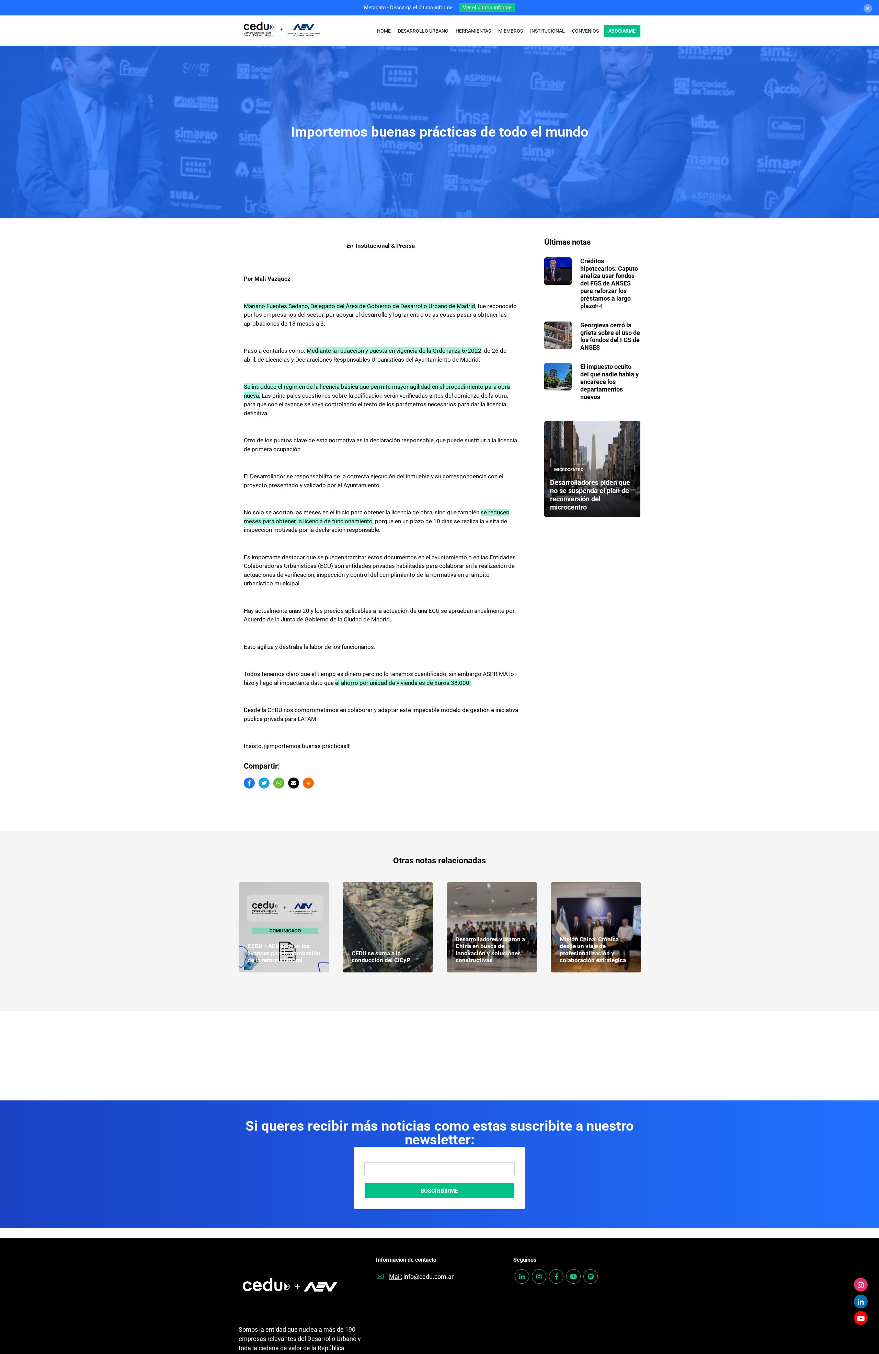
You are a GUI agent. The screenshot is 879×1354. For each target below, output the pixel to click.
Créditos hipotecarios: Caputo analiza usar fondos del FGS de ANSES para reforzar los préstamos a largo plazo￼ (609, 283)
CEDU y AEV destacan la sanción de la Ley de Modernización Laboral (591, 953)
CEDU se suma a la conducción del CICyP (277, 957)
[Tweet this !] (264, 783)
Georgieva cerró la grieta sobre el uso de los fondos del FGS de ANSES (610, 336)
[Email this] (293, 783)
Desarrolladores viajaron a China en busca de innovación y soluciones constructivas (386, 950)
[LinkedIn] (861, 1301)
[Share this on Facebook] (249, 783)
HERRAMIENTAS (473, 31)
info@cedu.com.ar (428, 1276)
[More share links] (308, 783)
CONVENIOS (585, 31)
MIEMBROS (510, 31)
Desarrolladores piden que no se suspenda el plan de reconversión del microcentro (590, 494)
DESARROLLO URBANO (423, 31)
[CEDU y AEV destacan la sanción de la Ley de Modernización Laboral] (596, 927)
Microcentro (568, 469)
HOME (384, 31)
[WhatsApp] (278, 783)
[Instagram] (861, 1285)
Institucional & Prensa (385, 245)
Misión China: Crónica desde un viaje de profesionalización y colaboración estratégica (489, 950)
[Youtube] (861, 1318)
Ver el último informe (487, 7)
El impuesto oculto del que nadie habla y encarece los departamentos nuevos (609, 381)
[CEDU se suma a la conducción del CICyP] (284, 927)
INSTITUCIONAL (547, 31)
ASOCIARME (622, 31)
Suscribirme (439, 1190)
